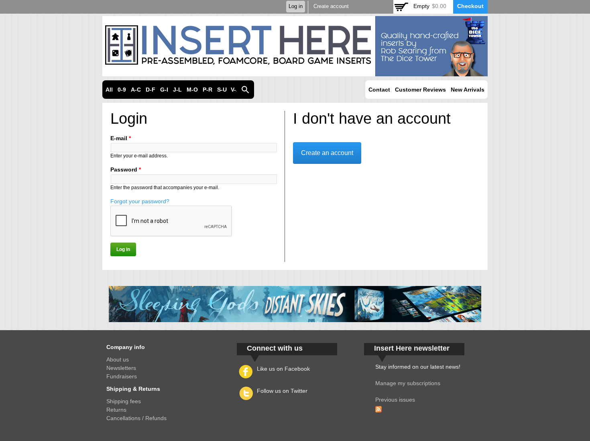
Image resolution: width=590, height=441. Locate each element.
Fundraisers (121, 376)
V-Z (235, 89)
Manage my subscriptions (407, 383)
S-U (222, 89)
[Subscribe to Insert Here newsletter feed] (378, 408)
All (109, 89)
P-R (207, 89)
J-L (177, 89)
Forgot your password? (139, 201)
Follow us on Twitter (282, 391)
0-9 (122, 89)
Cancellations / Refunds (136, 418)
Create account (331, 6)
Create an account (327, 152)
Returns (116, 409)
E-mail (120, 138)
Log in (296, 6)
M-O (192, 89)
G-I (164, 89)
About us (117, 359)
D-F (150, 89)
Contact (379, 89)
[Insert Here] (295, 72)
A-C (136, 89)
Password (125, 169)
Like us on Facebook (283, 368)
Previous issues (395, 399)
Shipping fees (123, 401)
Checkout (470, 6)
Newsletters (121, 368)
